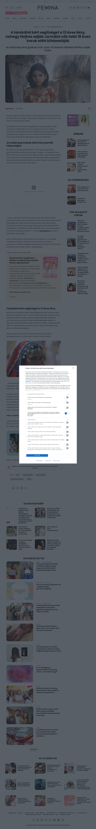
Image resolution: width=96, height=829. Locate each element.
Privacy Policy (56, 460)
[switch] (67, 397)
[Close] (74, 368)
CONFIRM (37, 455)
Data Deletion (39, 460)
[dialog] (48, 414)
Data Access (48, 460)
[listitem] (48, 394)
